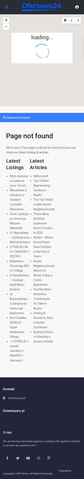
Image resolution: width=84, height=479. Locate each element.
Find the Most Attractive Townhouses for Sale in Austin (42, 299)
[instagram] (38, 458)
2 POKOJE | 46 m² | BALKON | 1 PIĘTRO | (20, 251)
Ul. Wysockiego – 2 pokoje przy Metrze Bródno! (20, 237)
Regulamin (65, 470)
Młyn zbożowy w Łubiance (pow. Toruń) (19, 180)
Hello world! (40, 176)
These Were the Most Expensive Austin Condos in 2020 (42, 223)
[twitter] (17, 458)
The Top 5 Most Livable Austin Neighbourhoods (44, 204)
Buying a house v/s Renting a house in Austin (43, 336)
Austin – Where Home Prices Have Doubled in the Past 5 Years (43, 247)
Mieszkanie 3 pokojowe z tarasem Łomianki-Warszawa (18, 200)
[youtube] (28, 458)
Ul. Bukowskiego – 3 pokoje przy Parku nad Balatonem (19, 303)
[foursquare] (49, 458)
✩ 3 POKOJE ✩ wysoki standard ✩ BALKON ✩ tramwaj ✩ (19, 351)
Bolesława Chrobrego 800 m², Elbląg (19, 266)
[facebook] (7, 458)
